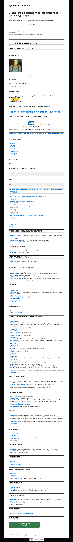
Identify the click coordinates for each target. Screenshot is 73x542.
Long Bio (12, 145)
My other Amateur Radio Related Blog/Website (22, 513)
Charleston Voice (14, 327)
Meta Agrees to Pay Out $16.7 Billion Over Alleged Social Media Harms (28, 196)
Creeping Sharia (14, 398)
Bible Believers (14, 272)
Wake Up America (14, 369)
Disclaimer (12, 148)
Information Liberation (16, 332)
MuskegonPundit (14, 240)
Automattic (39, 535)
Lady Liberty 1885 (14, 438)
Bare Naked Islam (14, 396)
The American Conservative (17, 358)
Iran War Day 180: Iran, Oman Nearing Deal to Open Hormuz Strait (27, 206)
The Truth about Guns (15, 464)
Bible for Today (14, 273)
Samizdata (12, 348)
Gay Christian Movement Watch (18, 384)
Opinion (19, 34)
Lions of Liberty (14, 337)
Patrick (25, 31)
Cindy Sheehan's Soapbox (16, 416)
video (14, 32)
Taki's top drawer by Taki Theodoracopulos (21, 489)
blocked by (25, 525)
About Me (12, 143)
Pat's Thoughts (26, 34)
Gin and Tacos (13, 329)
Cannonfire (13, 415)
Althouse (12, 289)
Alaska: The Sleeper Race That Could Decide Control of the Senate (26, 215)
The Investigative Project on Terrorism (20, 404)
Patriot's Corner (14, 345)
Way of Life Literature (15, 278)
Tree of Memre (13, 440)
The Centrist (13, 295)
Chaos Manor (13, 323)
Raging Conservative (15, 346)
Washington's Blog (14, 372)
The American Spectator (16, 361)
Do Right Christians (15, 381)
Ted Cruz (36, 34)
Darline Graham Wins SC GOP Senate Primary (22, 201)
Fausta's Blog (13, 450)
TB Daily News (13, 356)
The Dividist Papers (15, 298)
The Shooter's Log (14, 463)
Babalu (12, 449)
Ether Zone (13, 263)
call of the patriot (14, 433)
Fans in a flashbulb (14, 250)
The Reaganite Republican (16, 366)
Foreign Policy (13, 146)
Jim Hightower (14, 475)
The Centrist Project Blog (16, 297)
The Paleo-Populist (14, 362)
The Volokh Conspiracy (16, 312)
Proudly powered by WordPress (16, 535)
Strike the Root (13, 354)
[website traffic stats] (14, 224)
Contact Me (13, 154)
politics (32, 34)
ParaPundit (13, 343)
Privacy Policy (13, 153)
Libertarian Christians (15, 334)
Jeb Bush (14, 34)
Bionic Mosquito (14, 321)
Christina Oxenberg (15, 487)
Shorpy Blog (13, 252)
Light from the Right (15, 335)
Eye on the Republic (19, 5)
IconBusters (13, 386)
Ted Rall (12, 424)
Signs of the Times (14, 350)
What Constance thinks (15, 241)
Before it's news (14, 261)
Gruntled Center (14, 290)
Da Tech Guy (13, 435)
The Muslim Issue (14, 406)
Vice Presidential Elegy (16, 210)
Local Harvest (13, 476)
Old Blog (12, 150)
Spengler (12, 351)
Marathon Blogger (14, 292)
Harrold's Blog (14, 331)
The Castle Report (14, 502)
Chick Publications (14, 276)
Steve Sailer (13, 353)
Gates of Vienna (14, 399)
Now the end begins (14, 340)
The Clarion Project (15, 403)
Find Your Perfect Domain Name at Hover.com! (34, 111)
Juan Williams (13, 423)
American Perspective (15, 499)
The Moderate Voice (15, 300)
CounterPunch (13, 421)
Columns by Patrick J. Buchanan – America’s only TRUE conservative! (37, 134)
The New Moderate (14, 301)
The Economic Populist (16, 478)
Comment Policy (14, 151)
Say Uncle (12, 461)
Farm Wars (13, 473)
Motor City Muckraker (16, 235)
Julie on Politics (14, 437)
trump (41, 34)
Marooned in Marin (15, 338)
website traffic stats (12, 226)
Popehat (12, 310)
